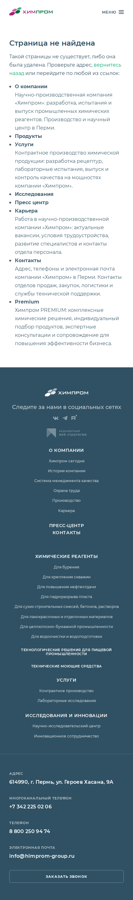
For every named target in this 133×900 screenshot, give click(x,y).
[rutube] (74, 417)
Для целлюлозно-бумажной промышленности (66, 626)
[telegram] (65, 418)
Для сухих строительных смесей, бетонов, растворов (67, 606)
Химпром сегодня (66, 460)
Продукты (28, 136)
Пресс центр (32, 202)
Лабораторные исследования (66, 700)
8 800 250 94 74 (29, 831)
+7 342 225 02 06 (30, 806)
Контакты (28, 260)
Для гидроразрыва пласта (66, 596)
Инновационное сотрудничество (66, 735)
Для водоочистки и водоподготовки (66, 636)
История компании (66, 470)
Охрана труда (67, 490)
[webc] (66, 435)
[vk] (56, 418)
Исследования (34, 194)
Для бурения (66, 566)
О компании (31, 86)
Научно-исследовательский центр (66, 725)
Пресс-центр (66, 525)
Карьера (26, 210)
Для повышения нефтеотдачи (66, 586)
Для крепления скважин (67, 576)
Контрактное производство (66, 690)
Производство (66, 500)
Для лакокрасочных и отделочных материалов (67, 616)
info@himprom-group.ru (42, 856)
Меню (109, 12)
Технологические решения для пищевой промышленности (66, 651)
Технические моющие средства (66, 666)
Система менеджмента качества (66, 480)
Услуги (24, 144)
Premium (27, 301)
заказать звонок (66, 876)
